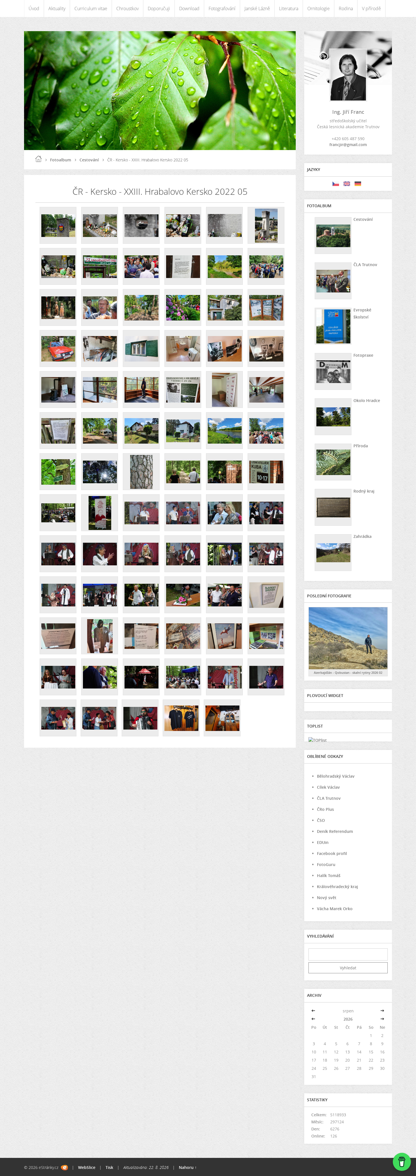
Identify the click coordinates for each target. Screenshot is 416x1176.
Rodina (346, 8)
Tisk (109, 1167)
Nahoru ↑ (188, 1167)
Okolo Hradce (366, 400)
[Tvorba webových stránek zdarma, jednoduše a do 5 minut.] (64, 1167)
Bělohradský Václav (336, 776)
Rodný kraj (363, 491)
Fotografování (222, 8)
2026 (348, 1019)
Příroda (360, 445)
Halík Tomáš (328, 875)
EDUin (323, 842)
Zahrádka (362, 536)
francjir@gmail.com (348, 144)
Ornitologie (318, 8)
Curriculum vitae (90, 8)
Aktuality (56, 8)
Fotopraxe (363, 355)
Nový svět (326, 897)
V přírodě (371, 8)
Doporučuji (159, 8)
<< (314, 1011)
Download (189, 8)
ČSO (321, 820)
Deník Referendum (335, 831)
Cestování (89, 159)
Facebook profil (332, 853)
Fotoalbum (60, 159)
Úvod (34, 8)
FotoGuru (326, 864)
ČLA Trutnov (365, 264)
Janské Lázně (257, 8)
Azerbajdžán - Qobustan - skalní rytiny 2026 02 (348, 672)
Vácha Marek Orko (335, 908)
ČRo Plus (325, 809)
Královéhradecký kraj (337, 886)
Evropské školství (362, 313)
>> (382, 1011)
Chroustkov (127, 8)
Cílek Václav (328, 787)
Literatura (288, 8)
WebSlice (86, 1167)
